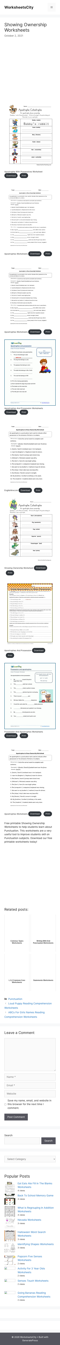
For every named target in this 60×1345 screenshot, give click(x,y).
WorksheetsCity (18, 7)
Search (8, 1135)
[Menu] (52, 7)
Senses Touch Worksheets (33, 1280)
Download (11, 175)
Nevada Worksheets (29, 1219)
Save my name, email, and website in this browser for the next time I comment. (29, 1104)
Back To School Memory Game (35, 1195)
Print (24, 175)
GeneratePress (30, 1340)
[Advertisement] (30, 73)
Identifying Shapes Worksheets (36, 1244)
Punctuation (15, 998)
